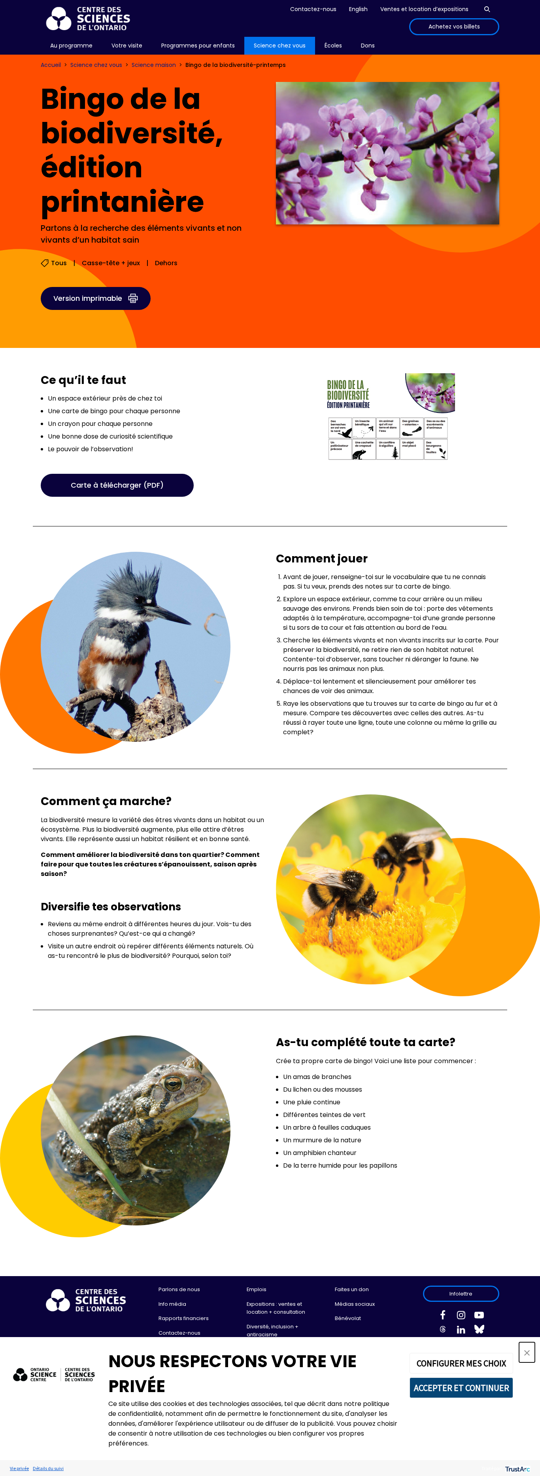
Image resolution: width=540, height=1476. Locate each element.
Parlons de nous (179, 1289)
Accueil (51, 65)
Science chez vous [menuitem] (280, 45)
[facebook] (442, 1316)
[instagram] (461, 1316)
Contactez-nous (313, 9)
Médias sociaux (355, 1304)
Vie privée (19, 1468)
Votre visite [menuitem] (126, 45)
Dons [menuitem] (368, 45)
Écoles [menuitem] (333, 45)
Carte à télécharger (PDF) (117, 485)
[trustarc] (517, 1468)
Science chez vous (96, 65)
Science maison (154, 65)
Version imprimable (87, 298)
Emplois (256, 1289)
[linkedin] (461, 1331)
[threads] (442, 1331)
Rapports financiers (184, 1318)
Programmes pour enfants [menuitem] (198, 45)
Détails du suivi (48, 1468)
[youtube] (479, 1316)
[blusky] (479, 1331)
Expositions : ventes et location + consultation (276, 1308)
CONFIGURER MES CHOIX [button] (461, 1363)
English (358, 9)
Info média (172, 1304)
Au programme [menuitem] (71, 45)
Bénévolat (348, 1318)
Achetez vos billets (454, 26)
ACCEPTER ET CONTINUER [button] (461, 1387)
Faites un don (352, 1289)
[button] (527, 1352)
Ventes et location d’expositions (424, 9)
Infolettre (460, 1293)
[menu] (71, 46)
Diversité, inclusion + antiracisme (272, 1330)
